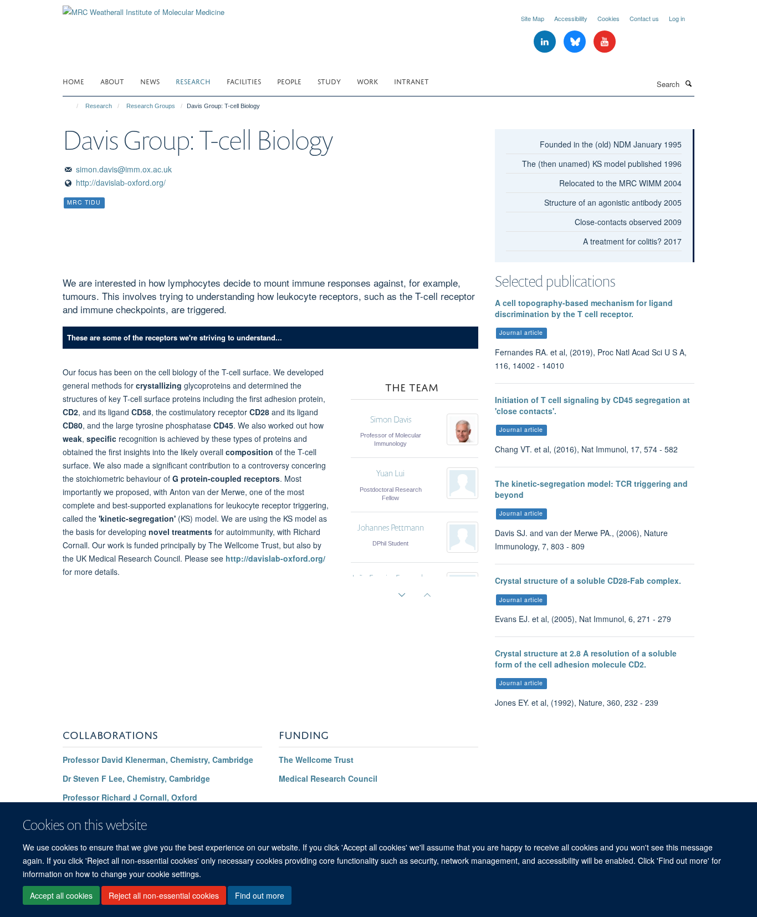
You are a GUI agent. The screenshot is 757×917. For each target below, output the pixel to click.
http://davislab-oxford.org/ (121, 182)
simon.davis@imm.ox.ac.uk (124, 169)
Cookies (608, 18)
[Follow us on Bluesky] (576, 42)
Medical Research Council (328, 778)
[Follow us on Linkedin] (546, 42)
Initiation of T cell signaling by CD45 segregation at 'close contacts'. (592, 405)
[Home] (72, 106)
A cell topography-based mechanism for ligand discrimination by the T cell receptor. (584, 308)
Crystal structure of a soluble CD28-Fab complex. (588, 580)
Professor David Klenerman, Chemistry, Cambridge (158, 759)
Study (329, 80)
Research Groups (150, 106)
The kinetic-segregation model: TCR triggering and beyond (591, 489)
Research (193, 80)
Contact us (644, 18)
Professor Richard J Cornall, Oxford (130, 797)
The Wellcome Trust (316, 759)
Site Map (532, 18)
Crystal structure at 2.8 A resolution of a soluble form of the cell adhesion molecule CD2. (586, 659)
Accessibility (570, 18)
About (112, 80)
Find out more (259, 895)
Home (73, 80)
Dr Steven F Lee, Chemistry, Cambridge (136, 778)
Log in (677, 18)
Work (367, 80)
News (150, 80)
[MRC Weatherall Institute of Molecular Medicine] (143, 8)
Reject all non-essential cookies (164, 895)
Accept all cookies (61, 895)
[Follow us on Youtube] (605, 42)
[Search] (688, 83)
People (289, 80)
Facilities (244, 80)
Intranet (411, 80)
